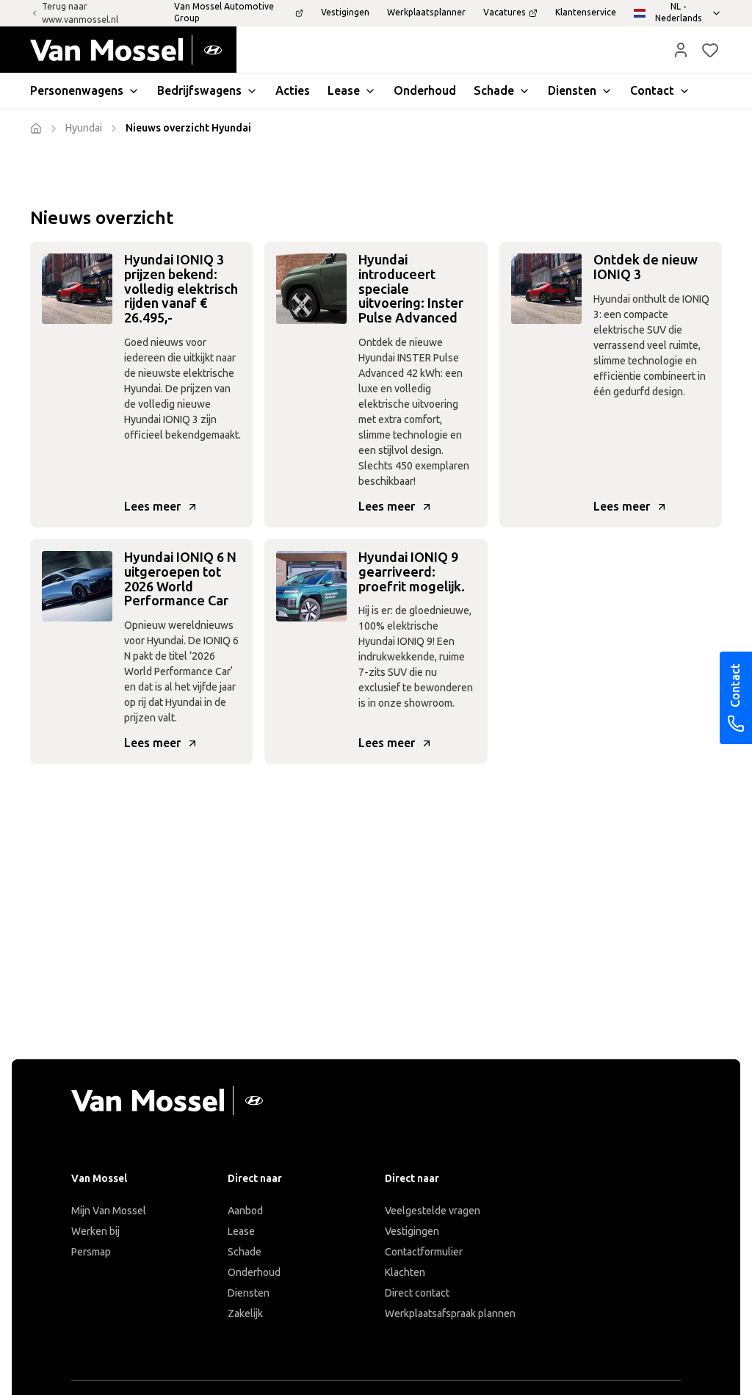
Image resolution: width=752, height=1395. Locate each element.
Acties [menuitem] (292, 91)
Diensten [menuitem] (572, 91)
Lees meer (152, 506)
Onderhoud (254, 1272)
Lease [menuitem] (344, 91)
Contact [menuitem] (652, 91)
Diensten (249, 1293)
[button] (681, 50)
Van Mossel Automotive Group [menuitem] (224, 12)
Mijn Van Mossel (108, 1211)
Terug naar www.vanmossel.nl (80, 13)
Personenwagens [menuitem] (76, 91)
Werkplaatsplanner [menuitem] (426, 12)
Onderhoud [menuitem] (425, 91)
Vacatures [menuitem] (504, 12)
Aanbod (245, 1211)
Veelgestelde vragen (432, 1211)
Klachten (405, 1272)
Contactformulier (424, 1252)
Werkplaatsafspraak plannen (450, 1314)
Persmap (91, 1252)
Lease (241, 1231)
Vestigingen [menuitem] (345, 12)
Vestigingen (412, 1231)
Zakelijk (245, 1314)
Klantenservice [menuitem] (585, 12)
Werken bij (95, 1231)
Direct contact (417, 1293)
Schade (244, 1252)
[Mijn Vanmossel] (681, 50)
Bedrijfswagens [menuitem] (199, 91)
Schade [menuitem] (494, 91)
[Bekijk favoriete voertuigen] (710, 50)
